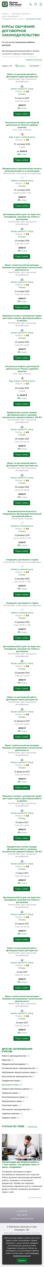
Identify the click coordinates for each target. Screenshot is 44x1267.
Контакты (22, 1215)
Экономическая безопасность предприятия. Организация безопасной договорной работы (22, 513)
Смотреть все (32, 1126)
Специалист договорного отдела (22, 560)
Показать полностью (34, 60)
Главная (5, 14)
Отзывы (22, 94)
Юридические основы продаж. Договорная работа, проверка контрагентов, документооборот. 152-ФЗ (22, 414)
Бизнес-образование (10, 16)
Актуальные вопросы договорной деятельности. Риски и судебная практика (22, 124)
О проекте (22, 1211)
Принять (22, 1260)
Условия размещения (22, 1219)
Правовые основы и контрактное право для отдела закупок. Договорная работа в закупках (22, 318)
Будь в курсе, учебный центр (22, 137)
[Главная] (11, 4)
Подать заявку (21, 114)
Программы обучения (20, 14)
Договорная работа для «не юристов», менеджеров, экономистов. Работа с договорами (22, 216)
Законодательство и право (12, 19)
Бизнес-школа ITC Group (22, 89)
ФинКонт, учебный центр (22, 181)
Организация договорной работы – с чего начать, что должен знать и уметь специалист (21, 1164)
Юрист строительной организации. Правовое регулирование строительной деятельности (22, 267)
